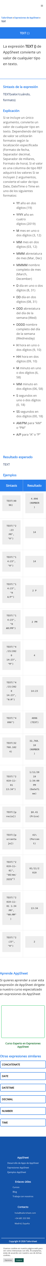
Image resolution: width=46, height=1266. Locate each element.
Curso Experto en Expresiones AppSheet (23, 1045)
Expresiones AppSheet (18, 1167)
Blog (15, 1192)
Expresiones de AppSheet (26, 17)
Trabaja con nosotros (23, 1196)
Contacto (23, 1207)
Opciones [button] (8, 1260)
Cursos (16, 1187)
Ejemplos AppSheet (16, 1172)
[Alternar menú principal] (42, 6)
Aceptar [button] (19, 1260)
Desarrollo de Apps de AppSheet (23, 1163)
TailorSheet (6, 17)
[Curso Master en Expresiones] (23, 1022)
